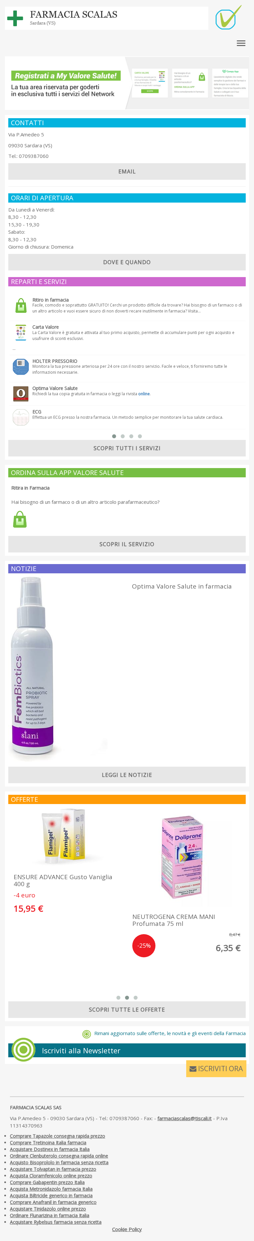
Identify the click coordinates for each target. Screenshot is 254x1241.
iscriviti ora (219, 1068)
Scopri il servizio (127, 544)
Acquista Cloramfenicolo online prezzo (51, 1175)
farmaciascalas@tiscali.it (184, 1118)
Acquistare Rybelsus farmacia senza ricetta (56, 1222)
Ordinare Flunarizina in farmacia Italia (49, 1215)
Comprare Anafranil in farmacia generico (53, 1202)
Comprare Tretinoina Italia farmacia (48, 1142)
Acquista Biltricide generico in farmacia (51, 1195)
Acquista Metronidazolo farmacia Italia (51, 1189)
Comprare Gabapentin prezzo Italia (47, 1182)
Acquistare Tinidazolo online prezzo (48, 1209)
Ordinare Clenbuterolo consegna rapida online (59, 1156)
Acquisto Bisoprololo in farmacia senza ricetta (59, 1162)
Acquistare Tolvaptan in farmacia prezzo (53, 1169)
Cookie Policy (127, 1229)
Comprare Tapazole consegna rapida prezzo (57, 1136)
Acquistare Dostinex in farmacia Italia (50, 1149)
